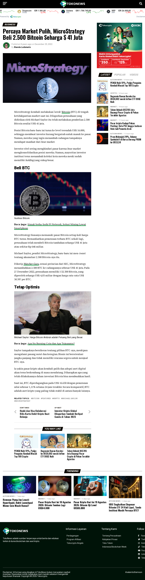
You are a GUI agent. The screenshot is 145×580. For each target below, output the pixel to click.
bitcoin (35, 398)
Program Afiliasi (74, 539)
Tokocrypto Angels (75, 543)
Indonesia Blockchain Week (114, 547)
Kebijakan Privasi (109, 539)
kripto (56, 398)
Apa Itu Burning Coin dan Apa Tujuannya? (51, 343)
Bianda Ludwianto (22, 47)
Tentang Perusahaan (111, 536)
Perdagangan (73, 536)
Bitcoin (66, 111)
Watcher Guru (31, 263)
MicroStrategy (22, 401)
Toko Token (107, 543)
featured (46, 398)
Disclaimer (141, 16)
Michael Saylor (69, 398)
